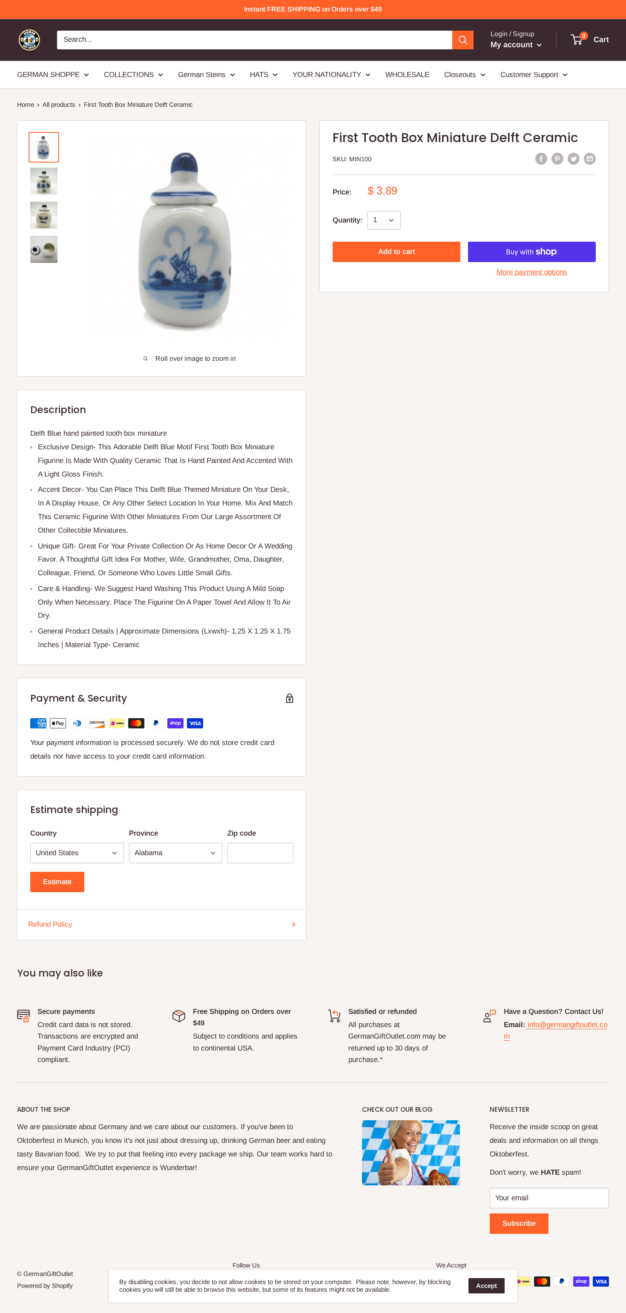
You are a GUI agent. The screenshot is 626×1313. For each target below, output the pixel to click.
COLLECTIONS (129, 74)
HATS (259, 74)
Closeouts (460, 74)
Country (43, 833)
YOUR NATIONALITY (327, 74)
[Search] (463, 40)
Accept (486, 1285)
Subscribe (519, 1223)
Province (143, 833)
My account (513, 44)
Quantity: (347, 220)
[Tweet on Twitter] (574, 158)
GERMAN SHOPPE (48, 74)
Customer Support (529, 74)
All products (59, 104)
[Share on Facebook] (541, 158)
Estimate (57, 882)
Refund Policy (50, 924)
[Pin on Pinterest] (557, 158)
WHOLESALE (407, 74)
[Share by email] (590, 158)
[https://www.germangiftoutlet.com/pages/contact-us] (526, 1025)
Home (25, 104)
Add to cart (396, 252)
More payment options (532, 272)
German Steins (202, 74)
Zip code (241, 833)
